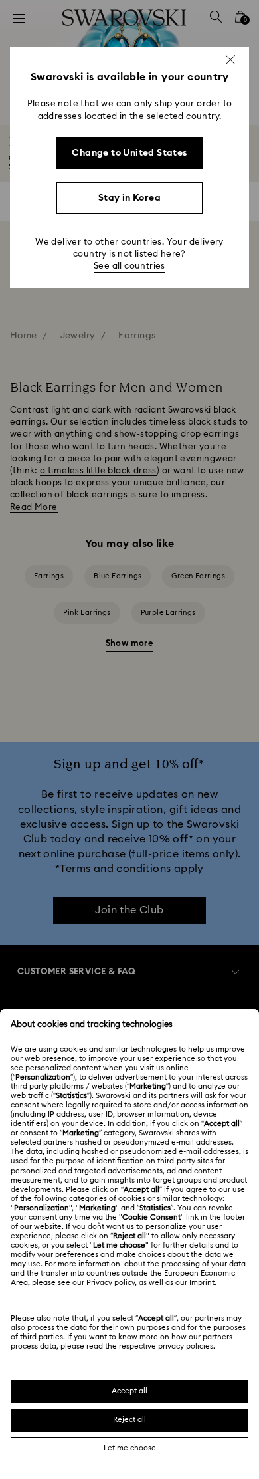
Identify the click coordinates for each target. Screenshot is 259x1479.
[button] (230, 59)
